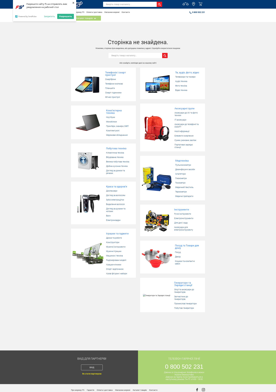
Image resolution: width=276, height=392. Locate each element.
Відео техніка (181, 90)
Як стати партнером (91, 374)
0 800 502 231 (198, 12)
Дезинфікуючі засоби (185, 169)
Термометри (181, 192)
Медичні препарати (184, 196)
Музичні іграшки (113, 251)
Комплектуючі (112, 130)
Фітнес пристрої (112, 97)
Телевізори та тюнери (185, 77)
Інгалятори (180, 174)
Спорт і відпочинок (114, 269)
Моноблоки (111, 122)
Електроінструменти (183, 218)
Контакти (126, 12)
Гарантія (90, 390)
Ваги (108, 216)
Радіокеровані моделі (116, 260)
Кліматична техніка (115, 153)
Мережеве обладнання (117, 135)
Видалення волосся (115, 204)
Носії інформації (182, 131)
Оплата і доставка (94, 12)
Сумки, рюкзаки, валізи (185, 140)
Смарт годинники (113, 92)
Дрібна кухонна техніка (117, 166)
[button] (193, 5)
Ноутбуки (110, 117)
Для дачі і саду (181, 223)
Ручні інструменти (182, 214)
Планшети (110, 88)
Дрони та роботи (114, 238)
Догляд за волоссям (115, 195)
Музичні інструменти (115, 247)
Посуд (178, 252)
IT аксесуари (180, 120)
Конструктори (112, 242)
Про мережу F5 (77, 12)
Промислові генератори (185, 303)
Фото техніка (181, 86)
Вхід (92, 367)
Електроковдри (113, 220)
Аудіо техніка (181, 81)
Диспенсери (111, 191)
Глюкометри (181, 178)
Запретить (49, 16)
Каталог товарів (140, 390)
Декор (178, 257)
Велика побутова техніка (117, 161)
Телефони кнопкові (114, 84)
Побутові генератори (184, 308)
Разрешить (65, 16)
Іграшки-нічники (113, 264)
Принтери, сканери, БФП (117, 126)
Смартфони (110, 79)
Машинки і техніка (114, 256)
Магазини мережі (111, 12)
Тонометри (180, 183)
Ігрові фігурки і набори (116, 273)
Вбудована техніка (114, 157)
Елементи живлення (184, 136)
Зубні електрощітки (115, 200)
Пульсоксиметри (183, 165)
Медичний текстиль (184, 187)
